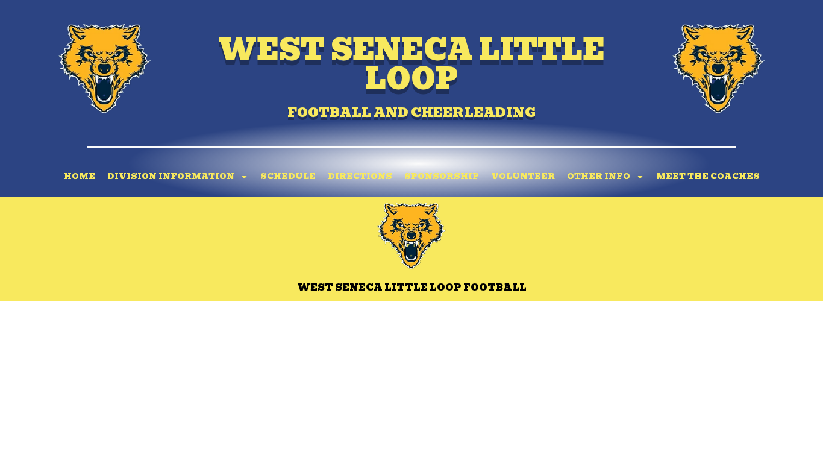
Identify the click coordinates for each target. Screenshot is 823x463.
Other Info (598, 176)
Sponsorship (441, 176)
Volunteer (523, 176)
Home (79, 176)
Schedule (288, 176)
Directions (360, 176)
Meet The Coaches (708, 176)
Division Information (170, 176)
